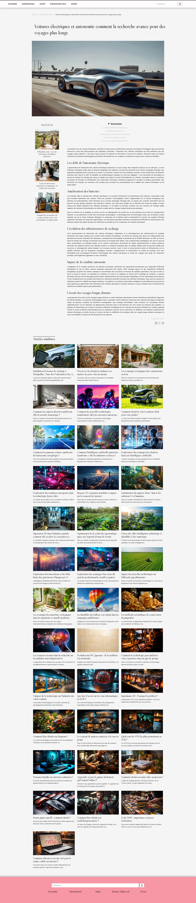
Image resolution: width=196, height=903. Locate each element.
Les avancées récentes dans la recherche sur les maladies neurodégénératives (53, 657)
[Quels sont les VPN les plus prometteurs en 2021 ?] (142, 721)
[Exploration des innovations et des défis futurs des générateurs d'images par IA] (54, 559)
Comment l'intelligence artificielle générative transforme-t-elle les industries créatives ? (97, 454)
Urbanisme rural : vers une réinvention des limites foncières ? (47, 154)
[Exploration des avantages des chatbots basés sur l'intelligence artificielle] (142, 437)
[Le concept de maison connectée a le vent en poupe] (98, 721)
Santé (42, 4)
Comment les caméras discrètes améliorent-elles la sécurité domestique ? (53, 413)
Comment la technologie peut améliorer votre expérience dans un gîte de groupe (139, 657)
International (28, 4)
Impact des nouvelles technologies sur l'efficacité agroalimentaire (138, 576)
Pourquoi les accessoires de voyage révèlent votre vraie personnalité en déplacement (47, 217)
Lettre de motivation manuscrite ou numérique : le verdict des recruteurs (47, 185)
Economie (12, 4)
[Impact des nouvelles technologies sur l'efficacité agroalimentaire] (142, 559)
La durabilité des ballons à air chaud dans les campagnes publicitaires (98, 616)
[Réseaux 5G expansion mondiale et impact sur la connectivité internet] (98, 478)
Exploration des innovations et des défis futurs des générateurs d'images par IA (51, 576)
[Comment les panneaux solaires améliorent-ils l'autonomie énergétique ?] (54, 437)
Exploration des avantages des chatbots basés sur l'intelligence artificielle (139, 454)
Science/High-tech (58, 4)
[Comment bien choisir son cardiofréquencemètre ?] (98, 802)
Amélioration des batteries (114, 131)
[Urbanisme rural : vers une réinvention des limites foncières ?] (47, 139)
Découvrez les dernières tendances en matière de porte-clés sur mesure (94, 373)
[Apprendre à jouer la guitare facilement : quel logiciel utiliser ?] (98, 762)
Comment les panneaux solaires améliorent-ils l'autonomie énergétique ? (53, 454)
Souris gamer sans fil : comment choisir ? (51, 817)
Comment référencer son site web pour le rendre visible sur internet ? (52, 860)
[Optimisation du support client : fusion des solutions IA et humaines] (142, 478)
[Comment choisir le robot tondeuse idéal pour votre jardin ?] (142, 396)
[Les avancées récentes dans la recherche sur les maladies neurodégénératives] (54, 640)
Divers (74, 4)
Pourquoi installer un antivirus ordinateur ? (53, 777)
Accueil (34, 14)
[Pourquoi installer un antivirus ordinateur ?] (54, 762)
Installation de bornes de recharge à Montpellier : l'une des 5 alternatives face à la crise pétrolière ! (53, 374)
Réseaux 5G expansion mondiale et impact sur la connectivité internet (96, 494)
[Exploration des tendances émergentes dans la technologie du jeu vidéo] (54, 478)
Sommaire (116, 124)
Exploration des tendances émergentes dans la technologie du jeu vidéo (53, 494)
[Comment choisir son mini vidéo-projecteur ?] (142, 762)
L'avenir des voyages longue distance (115, 141)
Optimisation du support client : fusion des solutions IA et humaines (141, 494)
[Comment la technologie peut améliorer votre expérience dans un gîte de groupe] (142, 640)
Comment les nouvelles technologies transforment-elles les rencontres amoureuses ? (97, 414)
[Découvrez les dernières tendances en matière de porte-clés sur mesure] (98, 356)
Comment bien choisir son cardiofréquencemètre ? (89, 819)
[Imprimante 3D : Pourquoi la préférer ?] (142, 681)
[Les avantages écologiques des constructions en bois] (142, 356)
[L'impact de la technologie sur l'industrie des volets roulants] (54, 681)
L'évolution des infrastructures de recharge (115, 134)
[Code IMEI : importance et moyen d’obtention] (142, 802)
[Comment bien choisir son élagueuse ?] (54, 721)
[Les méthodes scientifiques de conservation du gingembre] (142, 599)
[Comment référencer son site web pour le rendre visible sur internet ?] (54, 843)
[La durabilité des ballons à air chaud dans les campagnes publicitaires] (98, 599)
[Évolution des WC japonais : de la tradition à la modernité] (98, 640)
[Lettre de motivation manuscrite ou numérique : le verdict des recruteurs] (47, 171)
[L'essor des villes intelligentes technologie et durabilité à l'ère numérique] (142, 518)
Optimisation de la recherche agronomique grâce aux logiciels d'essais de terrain (97, 535)
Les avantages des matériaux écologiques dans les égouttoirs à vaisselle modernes (52, 616)
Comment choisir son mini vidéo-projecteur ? (142, 777)
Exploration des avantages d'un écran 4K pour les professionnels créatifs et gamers (96, 576)
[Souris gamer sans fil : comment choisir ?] (54, 802)
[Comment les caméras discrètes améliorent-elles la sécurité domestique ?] (54, 396)
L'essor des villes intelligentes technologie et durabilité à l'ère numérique (141, 535)
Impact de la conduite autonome (115, 137)
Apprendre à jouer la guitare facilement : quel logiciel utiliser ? (96, 779)
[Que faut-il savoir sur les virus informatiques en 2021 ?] (98, 681)
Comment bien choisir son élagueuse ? (50, 736)
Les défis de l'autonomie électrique (114, 128)
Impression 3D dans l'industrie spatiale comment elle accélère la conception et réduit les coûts (51, 536)
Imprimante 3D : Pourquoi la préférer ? (139, 695)
